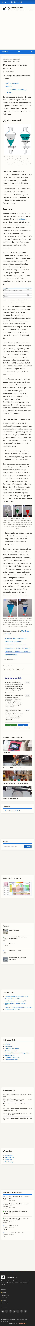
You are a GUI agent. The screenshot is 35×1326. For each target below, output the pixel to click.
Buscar (28, 846)
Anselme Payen (13, 1225)
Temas (4, 1292)
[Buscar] (19, 52)
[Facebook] (8, 2)
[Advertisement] (17, 31)
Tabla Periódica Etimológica (12, 1009)
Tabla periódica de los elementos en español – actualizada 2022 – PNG (16, 1109)
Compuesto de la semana (12, 1048)
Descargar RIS (23, 725)
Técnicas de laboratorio (13, 59)
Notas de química (9, 1055)
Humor (4, 1300)
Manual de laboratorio (11, 1051)
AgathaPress (22, 1323)
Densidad (8, 87)
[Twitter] (12, 2)
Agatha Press (26, 728)
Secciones (5, 1297)
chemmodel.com (9, 1157)
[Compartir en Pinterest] (22, 669)
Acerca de (5, 1303)
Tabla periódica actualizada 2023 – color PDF (14, 1104)
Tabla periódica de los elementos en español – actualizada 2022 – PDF (13, 1100)
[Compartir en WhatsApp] (4, 669)
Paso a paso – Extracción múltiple (18, 648)
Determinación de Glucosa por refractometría (18, 937)
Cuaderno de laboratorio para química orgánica (18, 1007)
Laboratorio (5, 1295)
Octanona (12, 944)
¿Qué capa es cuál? (12, 83)
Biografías (7, 1044)
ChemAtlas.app (9, 1162)
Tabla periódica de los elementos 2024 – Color (14, 1095)
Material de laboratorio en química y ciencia (17, 1053)
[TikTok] (5, 2)
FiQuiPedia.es (8, 1155)
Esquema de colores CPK (16, 1232)
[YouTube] (2, 2)
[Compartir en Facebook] (9, 669)
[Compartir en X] (13, 669)
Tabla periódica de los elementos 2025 (19, 1204)
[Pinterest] (18, 2)
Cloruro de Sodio (14, 930)
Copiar (27, 682)
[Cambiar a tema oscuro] (32, 52)
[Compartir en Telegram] (18, 669)
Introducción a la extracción (16, 645)
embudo (22, 219)
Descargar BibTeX (11, 725)
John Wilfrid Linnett (15, 950)
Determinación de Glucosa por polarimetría (18, 958)
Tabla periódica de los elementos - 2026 (16, 996)
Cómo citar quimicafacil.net (12, 811)
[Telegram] (21, 2)
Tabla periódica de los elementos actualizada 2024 (19, 1219)
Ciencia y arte (8, 1046)
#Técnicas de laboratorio (10, 659)
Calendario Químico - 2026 (12, 998)
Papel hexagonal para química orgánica (16, 1001)
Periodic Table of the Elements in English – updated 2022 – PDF (15, 1114)
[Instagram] (15, 2)
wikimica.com (8, 1159)
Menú (6, 51)
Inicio (4, 59)
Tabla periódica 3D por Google (18, 1211)
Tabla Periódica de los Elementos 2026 (19, 1197)
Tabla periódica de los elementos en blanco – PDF (16, 1118)
